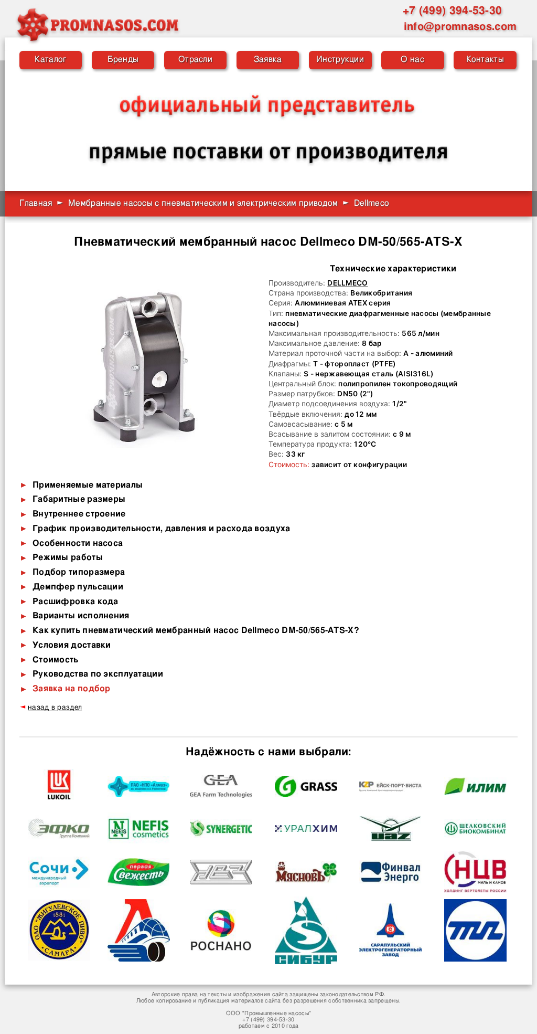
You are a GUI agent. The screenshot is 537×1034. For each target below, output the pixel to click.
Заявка (268, 59)
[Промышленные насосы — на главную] (97, 24)
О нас (412, 59)
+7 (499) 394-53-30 (452, 10)
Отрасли (195, 59)
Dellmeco (347, 283)
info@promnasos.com (460, 27)
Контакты (485, 59)
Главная (35, 203)
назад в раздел (55, 707)
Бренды (123, 59)
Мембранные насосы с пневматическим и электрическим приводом (203, 203)
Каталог (50, 59)
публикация (214, 1001)
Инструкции (340, 59)
